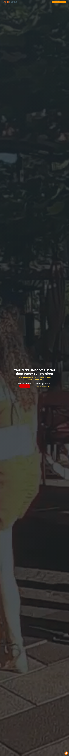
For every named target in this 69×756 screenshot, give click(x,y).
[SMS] (65, 748)
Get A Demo (25, 386)
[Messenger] (60, 748)
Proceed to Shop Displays (43, 386)
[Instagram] (56, 748)
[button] (66, 733)
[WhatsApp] (52, 748)
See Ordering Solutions (59, 2)
